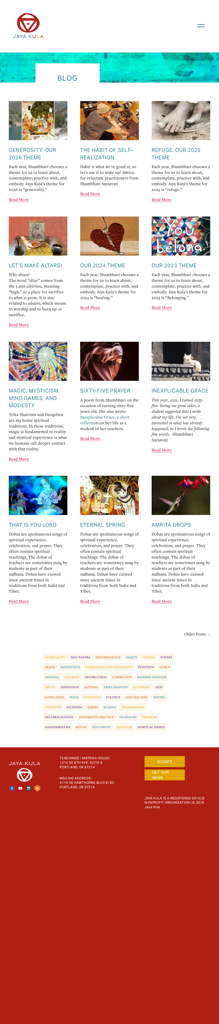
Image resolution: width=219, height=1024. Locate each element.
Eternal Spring (102, 525)
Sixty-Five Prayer (105, 390)
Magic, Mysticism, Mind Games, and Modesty (34, 398)
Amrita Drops (171, 525)
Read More (19, 199)
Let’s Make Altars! (35, 265)
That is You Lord (33, 525)
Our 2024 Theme (102, 265)
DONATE (164, 761)
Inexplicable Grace (180, 390)
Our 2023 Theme (174, 265)
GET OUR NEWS (160, 774)
